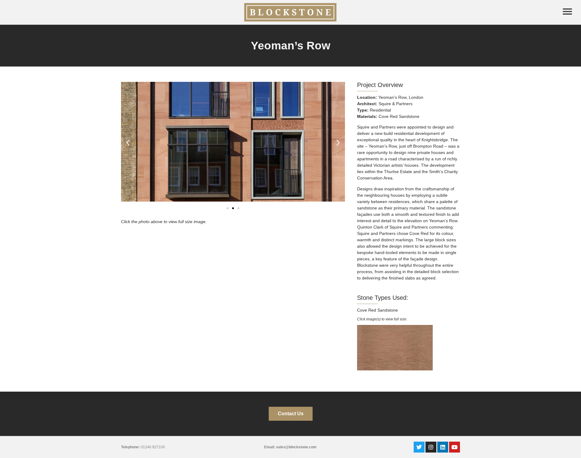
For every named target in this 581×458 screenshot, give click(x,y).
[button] (128, 142)
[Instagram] (430, 447)
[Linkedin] (442, 447)
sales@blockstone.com (296, 447)
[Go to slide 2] (233, 208)
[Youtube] (454, 447)
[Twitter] (419, 447)
